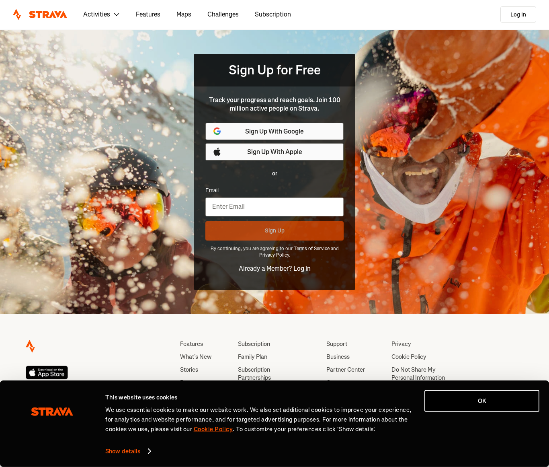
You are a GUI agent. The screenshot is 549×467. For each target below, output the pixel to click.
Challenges (223, 14)
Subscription (273, 14)
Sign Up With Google (274, 131)
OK (482, 401)
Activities (96, 14)
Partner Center (345, 370)
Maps (183, 14)
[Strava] (40, 14)
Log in (302, 268)
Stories (189, 370)
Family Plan (252, 357)
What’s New (195, 357)
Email (212, 190)
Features (148, 14)
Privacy (401, 344)
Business (338, 357)
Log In (518, 15)
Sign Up (275, 231)
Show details (122, 451)
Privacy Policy (274, 255)
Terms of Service (312, 248)
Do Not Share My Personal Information (418, 374)
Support (336, 344)
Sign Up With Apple (274, 152)
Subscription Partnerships (254, 374)
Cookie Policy (408, 357)
